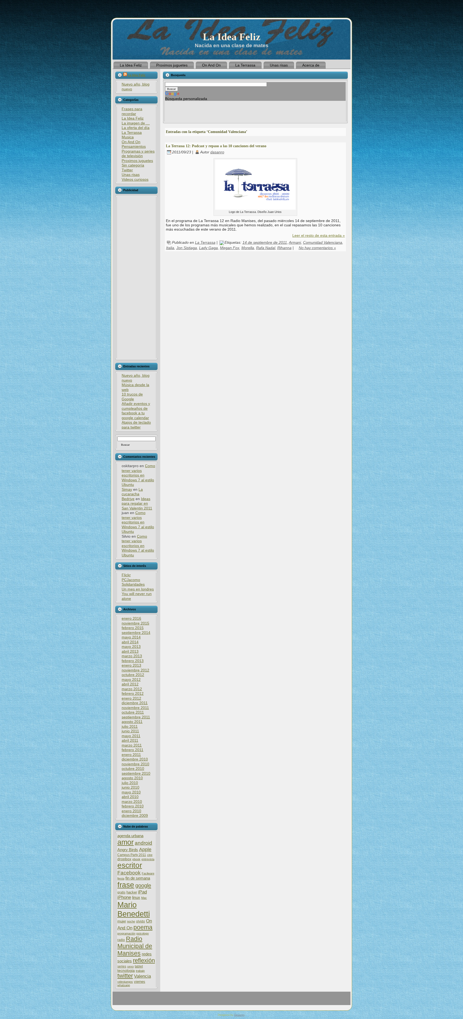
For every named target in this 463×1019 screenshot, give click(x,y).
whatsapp (123, 985)
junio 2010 (130, 787)
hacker (131, 892)
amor (125, 842)
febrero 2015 (133, 628)
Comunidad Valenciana (322, 242)
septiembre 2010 (136, 773)
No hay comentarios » (317, 248)
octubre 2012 (133, 675)
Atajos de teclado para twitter (136, 424)
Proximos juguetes (137, 160)
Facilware (148, 873)
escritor (129, 865)
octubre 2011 (133, 712)
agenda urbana (130, 835)
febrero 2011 (132, 750)
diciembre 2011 (135, 703)
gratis (121, 892)
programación (126, 933)
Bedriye (128, 499)
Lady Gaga (208, 248)
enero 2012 (131, 698)
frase (125, 885)
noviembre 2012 (135, 670)
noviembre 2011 (135, 708)
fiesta (120, 878)
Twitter (127, 170)
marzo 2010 (132, 801)
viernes (139, 982)
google (143, 885)
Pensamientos (134, 146)
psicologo (142, 933)
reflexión (144, 960)
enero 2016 (131, 618)
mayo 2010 (131, 792)
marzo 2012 (132, 689)
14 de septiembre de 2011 (264, 242)
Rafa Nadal (265, 248)
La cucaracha (132, 491)
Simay (127, 489)
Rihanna (284, 248)
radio (121, 940)
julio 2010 (130, 783)
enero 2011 (131, 754)
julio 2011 (130, 726)
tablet (139, 966)
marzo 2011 (132, 745)
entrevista (147, 859)
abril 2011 (130, 740)
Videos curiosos (135, 179)
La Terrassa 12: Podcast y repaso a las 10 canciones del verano (216, 146)
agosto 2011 (132, 721)
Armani (295, 242)
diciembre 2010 (135, 759)
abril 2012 (130, 684)
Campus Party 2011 (131, 855)
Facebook (129, 873)
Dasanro (239, 1014)
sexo (130, 966)
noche (131, 921)
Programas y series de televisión (138, 153)
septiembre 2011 (136, 717)
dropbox (124, 859)
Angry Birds (127, 850)
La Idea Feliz (231, 36)
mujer (121, 921)
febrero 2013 (133, 661)
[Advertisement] (136, 277)
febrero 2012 (133, 693)
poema (142, 927)
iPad (142, 892)
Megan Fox (229, 248)
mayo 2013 (131, 646)
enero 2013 (131, 665)
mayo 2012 (131, 679)
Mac (144, 897)
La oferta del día (136, 127)
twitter (125, 976)
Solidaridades (133, 584)
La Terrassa (132, 132)
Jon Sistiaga (186, 248)
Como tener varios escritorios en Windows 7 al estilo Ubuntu (138, 475)
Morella (247, 248)
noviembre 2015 (135, 623)
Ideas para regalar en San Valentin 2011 (137, 503)
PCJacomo (131, 580)
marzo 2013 (132, 656)
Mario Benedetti (133, 909)
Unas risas (131, 174)
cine (149, 854)
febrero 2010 (133, 806)
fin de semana (137, 878)
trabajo (140, 970)
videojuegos (125, 981)
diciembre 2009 (135, 815)
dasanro (217, 152)
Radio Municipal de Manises (134, 946)
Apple (145, 849)
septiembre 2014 (136, 632)
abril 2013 (130, 651)
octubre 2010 (133, 768)
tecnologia (126, 971)
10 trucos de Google (132, 396)
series (121, 966)
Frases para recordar (132, 111)
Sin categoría (133, 165)
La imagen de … (136, 123)
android (143, 843)
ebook (136, 859)
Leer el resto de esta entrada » (318, 235)
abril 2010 (130, 797)
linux (136, 897)
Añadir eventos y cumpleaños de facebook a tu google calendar (136, 410)
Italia (170, 248)
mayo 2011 (131, 736)
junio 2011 (130, 731)
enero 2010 (131, 811)
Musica (128, 137)
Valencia (142, 976)
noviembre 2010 (135, 764)
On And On (131, 142)
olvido (140, 921)
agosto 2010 (132, 778)
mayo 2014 (131, 637)
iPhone (124, 897)
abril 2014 (130, 642)
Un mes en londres (138, 589)
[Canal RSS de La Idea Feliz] (119, 1000)
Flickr (126, 575)
